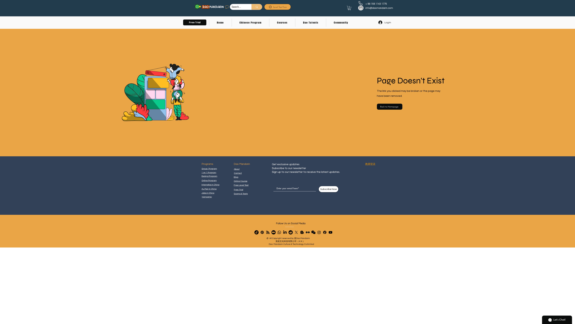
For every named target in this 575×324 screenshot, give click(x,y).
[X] (296, 232)
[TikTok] (256, 232)
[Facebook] (325, 232)
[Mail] (360, 8)
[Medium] (273, 232)
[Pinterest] (262, 232)
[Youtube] (330, 232)
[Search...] (256, 7)
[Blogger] (302, 232)
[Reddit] (291, 232)
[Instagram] (319, 232)
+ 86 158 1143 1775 (376, 4)
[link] (349, 8)
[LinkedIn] (285, 232)
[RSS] (268, 232)
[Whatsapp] (279, 232)
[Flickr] (308, 232)
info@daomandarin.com (379, 8)
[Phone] (360, 3)
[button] (194, 22)
